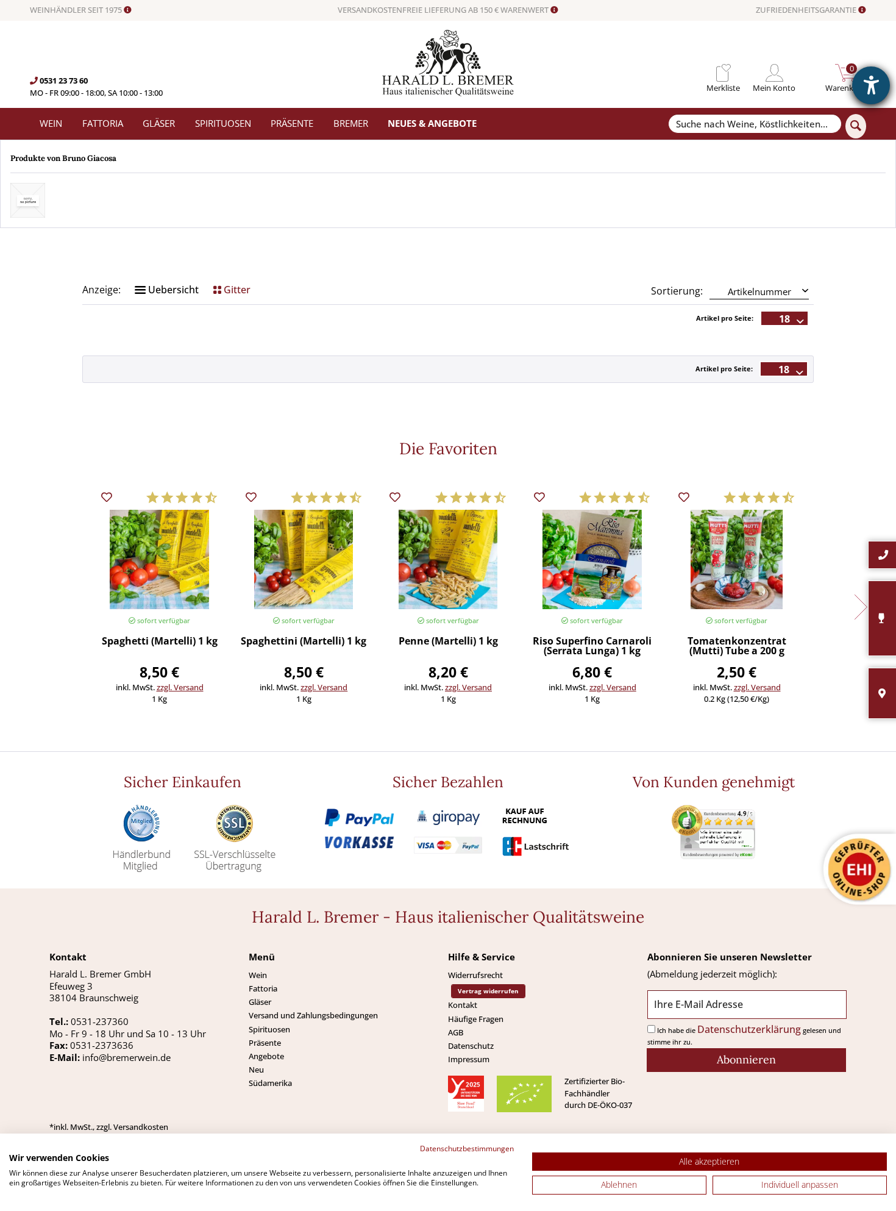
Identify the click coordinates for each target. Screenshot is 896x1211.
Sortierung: (677, 291)
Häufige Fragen (475, 1018)
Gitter (236, 289)
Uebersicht (172, 289)
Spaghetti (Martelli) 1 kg (160, 642)
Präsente (265, 1042)
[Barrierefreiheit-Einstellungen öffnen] (871, 85)
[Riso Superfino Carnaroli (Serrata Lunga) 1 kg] (592, 559)
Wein (258, 975)
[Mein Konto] (774, 73)
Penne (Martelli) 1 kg (448, 642)
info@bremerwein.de (126, 1057)
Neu (256, 1069)
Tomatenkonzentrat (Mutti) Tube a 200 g (737, 646)
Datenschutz (471, 1045)
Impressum (468, 1059)
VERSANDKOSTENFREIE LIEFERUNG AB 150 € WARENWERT (444, 10)
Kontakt (462, 1004)
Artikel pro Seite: (724, 318)
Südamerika (270, 1082)
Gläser (260, 1001)
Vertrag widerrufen (488, 991)
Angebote (266, 1056)
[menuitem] (723, 73)
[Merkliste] (723, 73)
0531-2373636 (101, 1045)
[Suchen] (855, 126)
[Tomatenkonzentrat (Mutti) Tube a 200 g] (736, 559)
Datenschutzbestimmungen (467, 1148)
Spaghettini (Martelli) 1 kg (303, 642)
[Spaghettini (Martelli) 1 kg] (303, 559)
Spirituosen (269, 1029)
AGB (455, 1032)
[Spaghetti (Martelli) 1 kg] (159, 559)
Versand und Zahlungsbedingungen (313, 1015)
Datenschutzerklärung (749, 1029)
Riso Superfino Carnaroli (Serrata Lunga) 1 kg (592, 646)
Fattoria (263, 988)
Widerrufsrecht (475, 975)
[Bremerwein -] (448, 92)
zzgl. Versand (180, 687)
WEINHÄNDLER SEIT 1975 (77, 10)
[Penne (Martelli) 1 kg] (448, 559)
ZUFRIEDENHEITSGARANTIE (807, 10)
